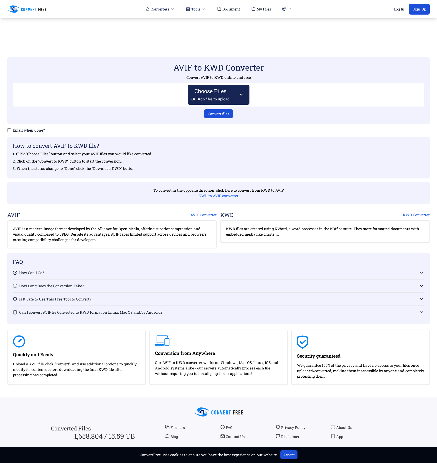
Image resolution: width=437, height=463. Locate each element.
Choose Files (210, 94)
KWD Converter (416, 214)
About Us (344, 427)
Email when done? (29, 130)
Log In (399, 9)
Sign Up (419, 9)
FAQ (229, 427)
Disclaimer (290, 436)
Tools (196, 9)
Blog (174, 436)
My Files (264, 9)
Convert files (218, 113)
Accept (289, 454)
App (339, 436)
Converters (160, 9)
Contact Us (235, 436)
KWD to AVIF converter (218, 195)
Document (231, 9)
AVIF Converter (204, 214)
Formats (177, 427)
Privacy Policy (293, 427)
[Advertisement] (218, 31)
